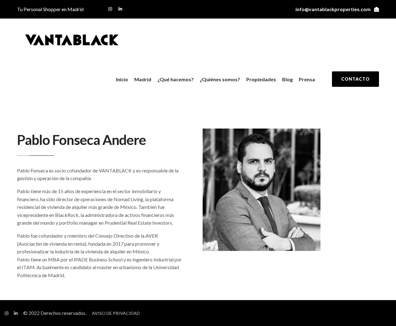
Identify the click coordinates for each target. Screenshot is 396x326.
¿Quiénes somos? (220, 79)
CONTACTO (355, 79)
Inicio (122, 79)
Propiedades (261, 79)
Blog (287, 79)
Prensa (307, 79)
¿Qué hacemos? (175, 79)
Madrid (142, 79)
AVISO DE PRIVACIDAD (116, 313)
